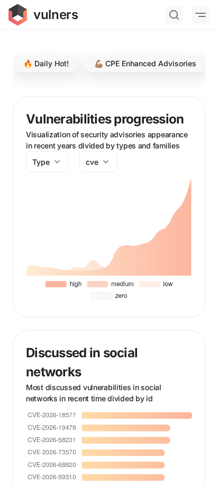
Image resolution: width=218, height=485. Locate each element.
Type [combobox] (41, 161)
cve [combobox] (92, 161)
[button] (46, 63)
